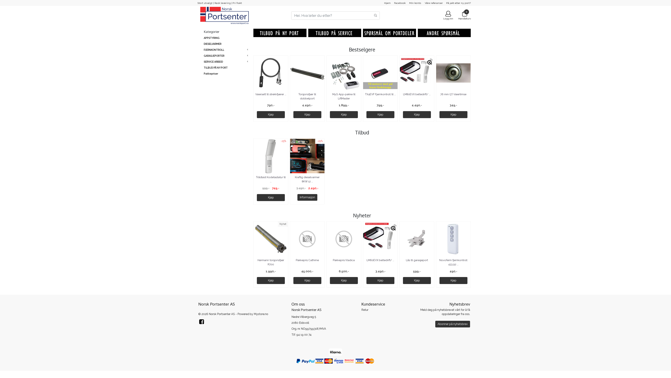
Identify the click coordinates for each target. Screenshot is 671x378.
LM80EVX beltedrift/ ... (417, 94)
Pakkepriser (211, 73)
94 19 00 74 (304, 334)
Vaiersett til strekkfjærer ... (270, 94)
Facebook (400, 3)
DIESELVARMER (212, 44)
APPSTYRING (211, 38)
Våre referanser (434, 3)
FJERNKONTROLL (214, 49)
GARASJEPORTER (214, 55)
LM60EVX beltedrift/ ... (380, 260)
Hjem (387, 3)
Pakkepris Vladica (344, 260)
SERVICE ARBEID (213, 61)
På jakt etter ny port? (458, 3)
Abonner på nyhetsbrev (453, 324)
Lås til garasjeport (417, 260)
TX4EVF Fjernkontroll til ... (380, 94)
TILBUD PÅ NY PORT (216, 67)
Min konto (415, 3)
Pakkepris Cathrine (307, 260)
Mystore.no (261, 314)
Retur (364, 310)
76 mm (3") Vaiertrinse (453, 94)
